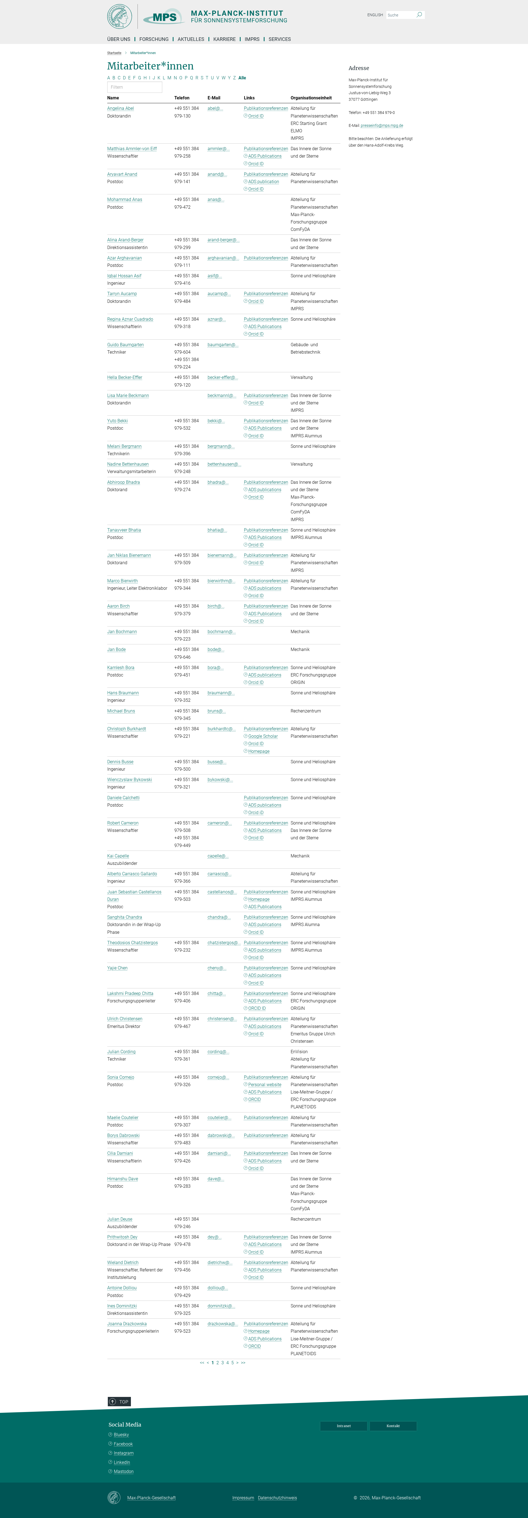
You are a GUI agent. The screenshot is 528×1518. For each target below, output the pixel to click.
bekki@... (216, 420)
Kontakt (393, 1426)
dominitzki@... (221, 1306)
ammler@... (219, 148)
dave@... (216, 1178)
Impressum (243, 1497)
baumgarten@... (223, 344)
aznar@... (217, 319)
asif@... (215, 275)
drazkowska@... (223, 1323)
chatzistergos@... (224, 942)
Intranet (344, 1426)
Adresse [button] (359, 68)
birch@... (216, 606)
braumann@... (221, 692)
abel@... (215, 108)
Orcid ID (255, 116)
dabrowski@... (221, 1135)
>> (243, 1362)
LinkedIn (122, 1462)
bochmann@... (222, 631)
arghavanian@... (224, 258)
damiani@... (219, 1153)
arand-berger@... (224, 239)
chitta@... (217, 993)
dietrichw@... (220, 1262)
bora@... (216, 667)
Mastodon (124, 1471)
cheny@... (217, 968)
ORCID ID (257, 1008)
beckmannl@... (222, 395)
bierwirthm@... (222, 580)
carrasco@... (220, 873)
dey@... (215, 1237)
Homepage (259, 751)
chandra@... (219, 917)
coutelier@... (220, 1117)
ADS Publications (265, 156)
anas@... (216, 199)
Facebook (123, 1444)
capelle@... (218, 856)
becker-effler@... (223, 377)
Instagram (124, 1453)
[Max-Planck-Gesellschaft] (117, 1498)
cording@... (219, 1051)
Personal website (264, 1084)
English (375, 15)
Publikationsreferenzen (266, 108)
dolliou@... (218, 1287)
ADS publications (264, 489)
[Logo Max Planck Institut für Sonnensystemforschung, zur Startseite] (210, 16)
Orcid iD (255, 812)
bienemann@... (222, 555)
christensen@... (222, 1018)
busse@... (217, 761)
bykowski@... (220, 779)
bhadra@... (218, 482)
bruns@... (217, 711)
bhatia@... (217, 530)
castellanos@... (222, 891)
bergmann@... (221, 446)
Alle (242, 77)
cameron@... (220, 823)
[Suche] (419, 15)
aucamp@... (219, 293)
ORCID (254, 1099)
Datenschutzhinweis (277, 1497)
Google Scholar (263, 736)
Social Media (125, 1425)
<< (202, 1362)
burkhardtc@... (222, 728)
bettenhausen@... (224, 464)
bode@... (216, 649)
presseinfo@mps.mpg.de (382, 125)
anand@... (217, 174)
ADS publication (263, 181)
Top (123, 1402)
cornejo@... (218, 1077)
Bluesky (121, 1434)
